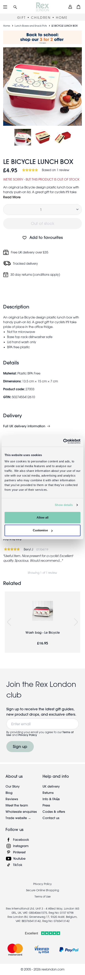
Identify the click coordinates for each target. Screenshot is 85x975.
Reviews (12, 799)
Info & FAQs (51, 799)
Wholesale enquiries (21, 811)
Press (46, 805)
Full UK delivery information (24, 426)
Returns (48, 793)
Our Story (13, 786)
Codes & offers (53, 811)
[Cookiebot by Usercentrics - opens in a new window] (63, 441)
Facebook (21, 839)
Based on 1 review (55, 170)
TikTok (17, 865)
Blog (9, 793)
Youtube (19, 858)
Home (6, 25)
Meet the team (17, 805)
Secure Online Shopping (42, 890)
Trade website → (18, 818)
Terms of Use (43, 896)
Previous (9, 622)
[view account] (70, 6)
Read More (12, 197)
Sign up (20, 746)
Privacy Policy (27, 735)
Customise (40, 530)
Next (76, 622)
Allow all (43, 517)
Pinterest (19, 852)
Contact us (50, 818)
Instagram (21, 846)
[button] (15, 6)
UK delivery (51, 786)
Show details (64, 505)
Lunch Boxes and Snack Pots (31, 25)
